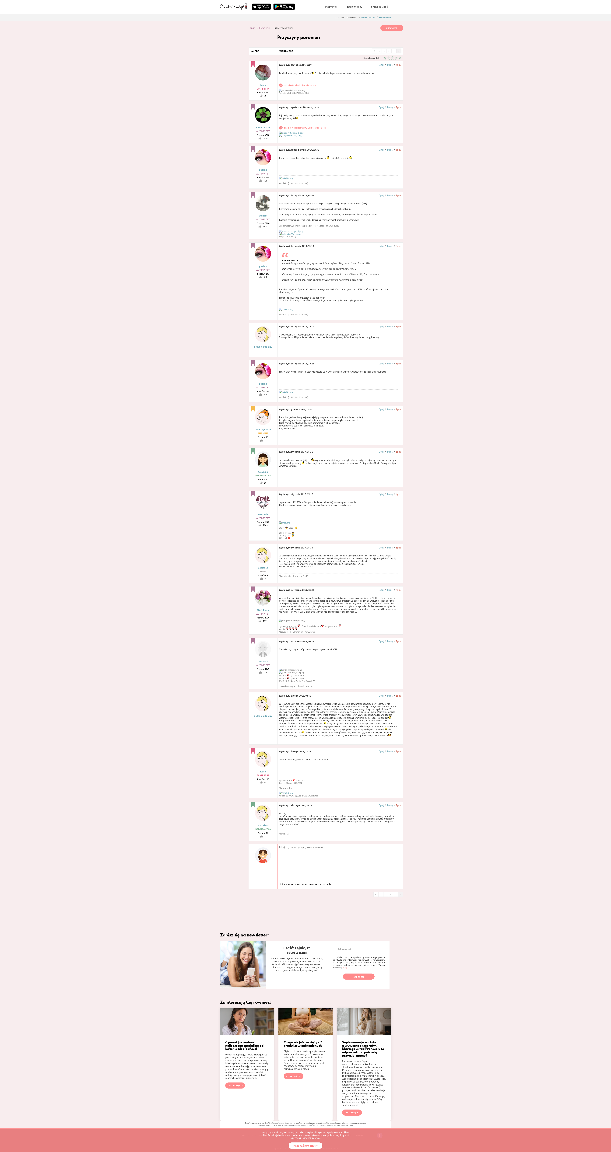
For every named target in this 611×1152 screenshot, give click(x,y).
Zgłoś (398, 64)
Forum (252, 27)
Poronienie (264, 27)
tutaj (345, 967)
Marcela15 (263, 825)
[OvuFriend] (233, 8)
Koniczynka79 (263, 429)
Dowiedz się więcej (311, 1137)
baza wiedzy (354, 6)
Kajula (263, 85)
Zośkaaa (263, 661)
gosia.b (263, 169)
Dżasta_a (263, 567)
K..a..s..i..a (263, 472)
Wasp (263, 771)
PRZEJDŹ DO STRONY (305, 1145)
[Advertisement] (232, 67)
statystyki (331, 6)
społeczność (379, 6)
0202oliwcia (263, 610)
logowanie (385, 17)
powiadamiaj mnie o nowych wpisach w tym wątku (307, 884)
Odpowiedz (391, 27)
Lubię (390, 64)
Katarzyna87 (263, 127)
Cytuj (381, 64)
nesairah (263, 514)
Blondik (263, 215)
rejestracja (368, 17)
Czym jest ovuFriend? (346, 17)
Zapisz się (358, 976)
